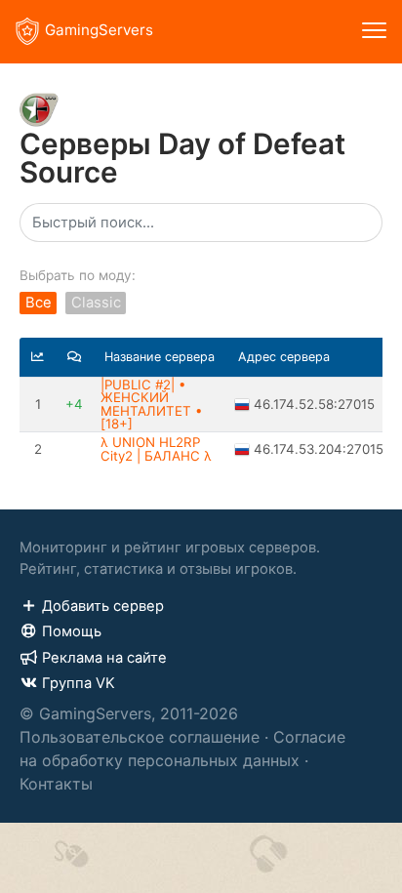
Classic (96, 303)
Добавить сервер (103, 606)
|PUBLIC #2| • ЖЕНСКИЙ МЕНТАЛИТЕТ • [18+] (151, 404)
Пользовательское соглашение (140, 737)
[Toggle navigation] (374, 32)
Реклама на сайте (104, 658)
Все (38, 303)
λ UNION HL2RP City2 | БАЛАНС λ (156, 448)
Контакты (56, 783)
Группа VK (78, 683)
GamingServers (99, 29)
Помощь (71, 631)
